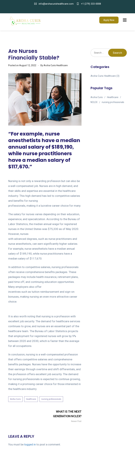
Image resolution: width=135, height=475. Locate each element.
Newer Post (67, 416)
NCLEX (94, 102)
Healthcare (31, 399)
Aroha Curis (15, 399)
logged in (30, 444)
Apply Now (108, 20)
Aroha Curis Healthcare (103, 75)
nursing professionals (51, 399)
